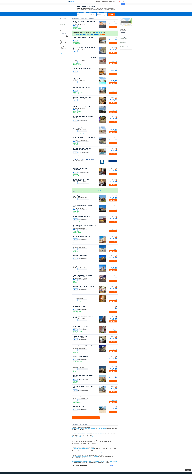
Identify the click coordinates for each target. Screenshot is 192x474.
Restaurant (62, 49)
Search (111, 465)
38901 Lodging (122, 42)
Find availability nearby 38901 (81, 12)
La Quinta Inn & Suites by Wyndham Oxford (83, 317)
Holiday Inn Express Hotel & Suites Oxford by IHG (83, 296)
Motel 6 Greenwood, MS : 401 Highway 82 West (84, 138)
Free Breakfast (63, 42)
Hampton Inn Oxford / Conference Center (83, 376)
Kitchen (62, 47)
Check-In (90, 12)
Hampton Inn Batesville (80, 255)
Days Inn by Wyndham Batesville (82, 216)
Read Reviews (114, 41)
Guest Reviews (114, 61)
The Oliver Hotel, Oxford (80, 336)
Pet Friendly (63, 40)
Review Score (115, 81)
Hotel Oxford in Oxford (79, 306)
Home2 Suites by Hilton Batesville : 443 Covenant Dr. (84, 226)
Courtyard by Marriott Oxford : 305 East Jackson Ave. (84, 346)
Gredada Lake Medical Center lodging (125, 34)
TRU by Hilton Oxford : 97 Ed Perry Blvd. (83, 387)
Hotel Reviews (114, 25)
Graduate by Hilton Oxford (80, 356)
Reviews (115, 50)
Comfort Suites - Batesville (80, 246)
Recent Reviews (114, 130)
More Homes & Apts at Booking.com (83, 159)
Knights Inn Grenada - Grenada (82, 68)
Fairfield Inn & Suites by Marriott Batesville (82, 206)
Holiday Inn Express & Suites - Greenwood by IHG (81, 180)
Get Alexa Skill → (102, 34)
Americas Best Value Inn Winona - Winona (83, 117)
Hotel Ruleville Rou (78, 397)
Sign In (123, 1)
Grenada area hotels (123, 38)
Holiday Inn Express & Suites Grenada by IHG (84, 22)
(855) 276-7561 (98, 32)
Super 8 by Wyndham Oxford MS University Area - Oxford (82, 276)
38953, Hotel (122, 46)
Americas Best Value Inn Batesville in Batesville (84, 266)
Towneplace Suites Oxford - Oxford (83, 366)
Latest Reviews (114, 110)
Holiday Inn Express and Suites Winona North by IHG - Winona (84, 128)
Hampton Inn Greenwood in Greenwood (81, 169)
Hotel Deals (98, 1)
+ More (61, 53)
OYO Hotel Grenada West (103, 436)
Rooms (105, 12)
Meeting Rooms (63, 46)
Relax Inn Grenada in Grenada (81, 106)
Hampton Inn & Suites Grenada (82, 97)
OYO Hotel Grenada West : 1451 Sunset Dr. (84, 48)
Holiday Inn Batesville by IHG (81, 236)
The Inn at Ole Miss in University (82, 326)
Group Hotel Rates (105, 1)
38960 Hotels (122, 45)
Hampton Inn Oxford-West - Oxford (83, 286)
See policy (85, 133)
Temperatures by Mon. (63, 23)
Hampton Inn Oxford (75, 428)
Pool (61, 41)
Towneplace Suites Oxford (103, 452)
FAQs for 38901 (62, 24)
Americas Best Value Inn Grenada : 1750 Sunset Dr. (84, 58)
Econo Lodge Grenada (102, 428)
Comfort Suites (83, 456)
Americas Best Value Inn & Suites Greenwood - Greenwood (82, 149)
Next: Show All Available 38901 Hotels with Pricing (85, 418)
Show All (126, 49)
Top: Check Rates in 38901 (64, 19)
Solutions (110, 1)
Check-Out (98, 12)
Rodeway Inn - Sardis (79, 406)
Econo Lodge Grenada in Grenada (83, 37)
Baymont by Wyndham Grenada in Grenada (83, 78)
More (114, 1)
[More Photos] (102, 27)
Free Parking (63, 43)
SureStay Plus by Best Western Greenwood (82, 196)
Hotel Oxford (92, 448)
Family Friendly (63, 48)
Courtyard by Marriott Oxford (92, 452)
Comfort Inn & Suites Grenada (81, 87)
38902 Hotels (122, 43)
